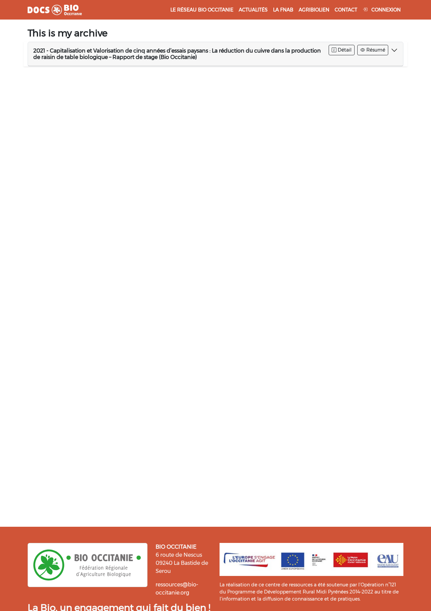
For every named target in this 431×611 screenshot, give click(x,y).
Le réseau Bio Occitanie (201, 10)
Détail (344, 50)
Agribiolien (314, 10)
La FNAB (283, 10)
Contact (346, 10)
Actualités (253, 10)
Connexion (385, 10)
